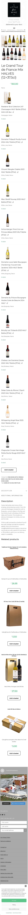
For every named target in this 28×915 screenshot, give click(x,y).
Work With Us (4, 854)
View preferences (14, 909)
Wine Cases (5, 481)
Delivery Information (5, 862)
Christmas (3, 865)
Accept (14, 900)
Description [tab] (6, 490)
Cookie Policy (9, 912)
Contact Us (3, 847)
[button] (25, 886)
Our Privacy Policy (17, 912)
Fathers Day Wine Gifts (6, 873)
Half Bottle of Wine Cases (14, 479)
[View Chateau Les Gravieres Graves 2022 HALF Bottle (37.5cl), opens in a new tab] (21, 363)
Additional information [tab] (12, 495)
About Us (2, 851)
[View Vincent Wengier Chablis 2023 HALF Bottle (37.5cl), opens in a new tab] (17, 172)
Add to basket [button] (14, 590)
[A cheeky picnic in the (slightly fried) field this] (13, 787)
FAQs (1, 858)
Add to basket (8, 470)
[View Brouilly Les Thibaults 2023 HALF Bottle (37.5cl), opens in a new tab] (13, 333)
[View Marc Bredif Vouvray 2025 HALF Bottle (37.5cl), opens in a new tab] (13, 202)
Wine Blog (3, 869)
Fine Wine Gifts (13, 477)
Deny (14, 904)
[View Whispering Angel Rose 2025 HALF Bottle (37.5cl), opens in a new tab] (17, 423)
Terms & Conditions (5, 841)
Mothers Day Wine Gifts (6, 877)
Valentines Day (4, 880)
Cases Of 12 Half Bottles (12, 483)
